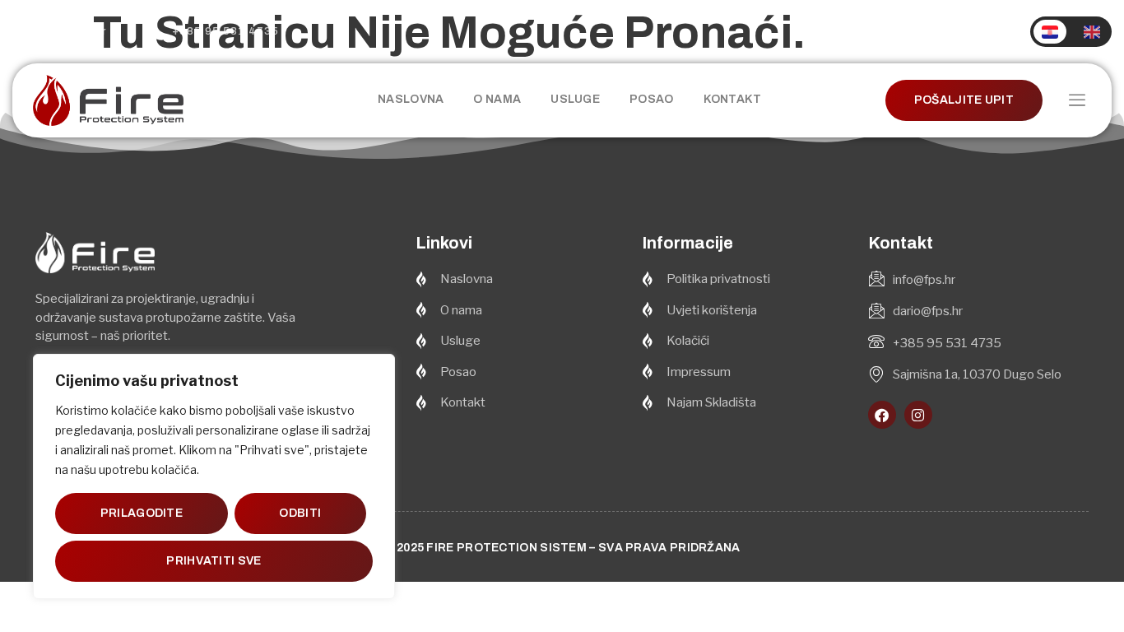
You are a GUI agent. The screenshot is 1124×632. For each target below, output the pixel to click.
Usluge (575, 99)
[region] (214, 476)
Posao (651, 99)
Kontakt (733, 99)
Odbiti (300, 513)
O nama (497, 99)
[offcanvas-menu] (1077, 101)
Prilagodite (141, 513)
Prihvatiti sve (213, 561)
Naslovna (411, 99)
